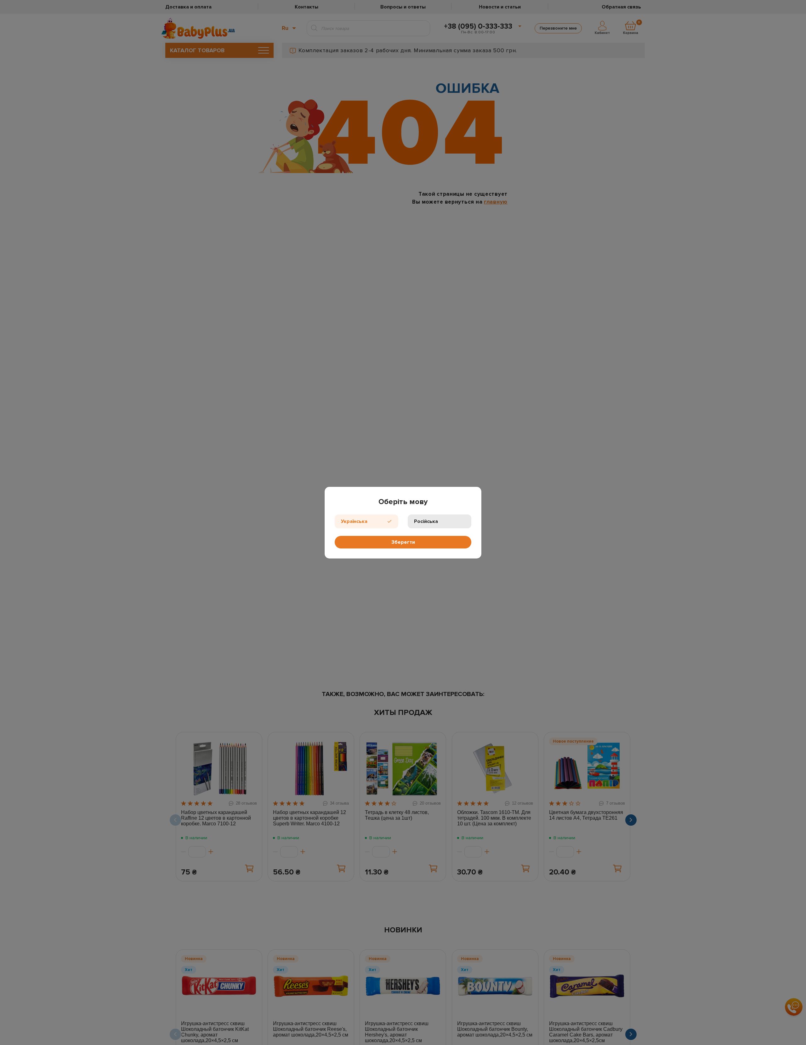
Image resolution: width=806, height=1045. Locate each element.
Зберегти (403, 542)
